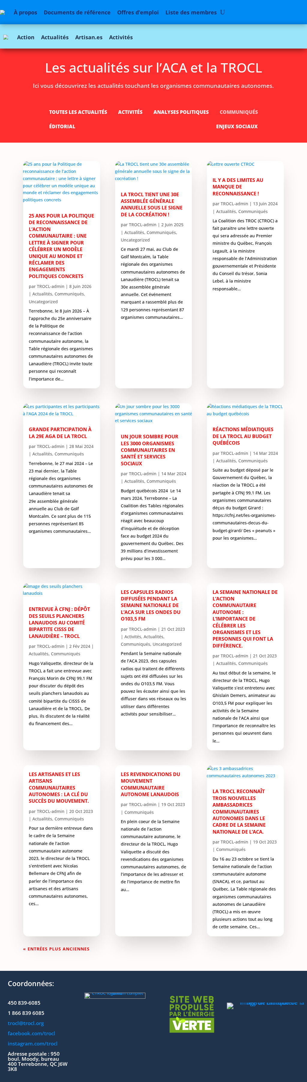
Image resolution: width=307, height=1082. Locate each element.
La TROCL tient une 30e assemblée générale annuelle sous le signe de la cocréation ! (152, 204)
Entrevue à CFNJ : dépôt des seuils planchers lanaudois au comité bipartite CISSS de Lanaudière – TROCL (59, 622)
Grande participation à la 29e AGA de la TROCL (60, 432)
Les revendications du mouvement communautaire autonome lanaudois (150, 784)
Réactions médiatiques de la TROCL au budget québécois (243, 436)
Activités (121, 37)
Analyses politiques (181, 112)
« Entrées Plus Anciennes (56, 949)
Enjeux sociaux (237, 127)
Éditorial (62, 127)
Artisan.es (89, 37)
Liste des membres (191, 12)
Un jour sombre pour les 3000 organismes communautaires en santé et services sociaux (149, 450)
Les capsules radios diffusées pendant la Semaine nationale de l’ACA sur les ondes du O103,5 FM (150, 605)
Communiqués (239, 112)
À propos (25, 12)
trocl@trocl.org (26, 1023)
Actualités (55, 37)
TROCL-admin (50, 286)
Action (25, 37)
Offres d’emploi (138, 12)
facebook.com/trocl (31, 1033)
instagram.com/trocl (33, 1043)
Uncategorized (43, 301)
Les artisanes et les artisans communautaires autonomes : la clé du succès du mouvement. (59, 788)
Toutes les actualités (78, 112)
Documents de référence (77, 12)
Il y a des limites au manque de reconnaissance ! (238, 187)
